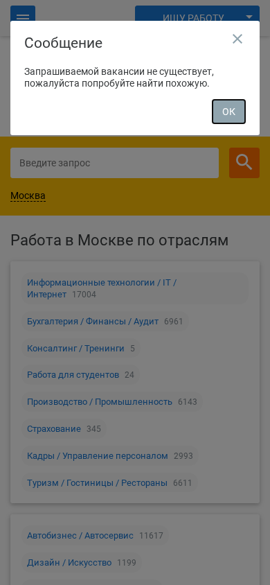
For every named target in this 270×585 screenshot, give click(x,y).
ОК (228, 111)
